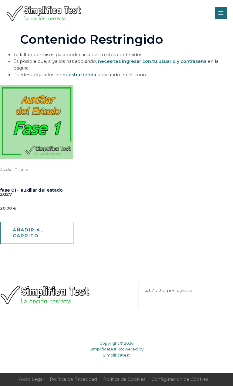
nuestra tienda (79, 74)
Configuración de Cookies (179, 379)
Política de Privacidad (73, 379)
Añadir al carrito (28, 232)
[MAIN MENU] (221, 13)
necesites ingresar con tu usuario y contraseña (152, 61)
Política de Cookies (124, 379)
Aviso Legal (31, 379)
